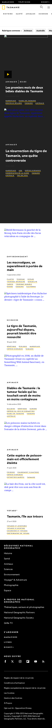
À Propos (8, 703)
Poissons (11, 472)
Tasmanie (29, 103)
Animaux (31, 14)
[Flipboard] (29, 662)
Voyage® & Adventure (15, 579)
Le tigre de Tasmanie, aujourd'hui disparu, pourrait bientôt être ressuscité (22, 331)
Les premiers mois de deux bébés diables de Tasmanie (24, 89)
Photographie (11, 585)
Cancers (33, 408)
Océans (31, 279)
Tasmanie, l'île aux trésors (25, 516)
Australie (40, 30)
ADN (20, 170)
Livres (8, 642)
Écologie (23, 346)
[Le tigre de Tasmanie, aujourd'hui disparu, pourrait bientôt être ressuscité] (26, 304)
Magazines (8, 2)
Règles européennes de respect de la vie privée (25, 688)
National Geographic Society (19, 617)
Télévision (24, 2)
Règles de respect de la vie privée (19, 678)
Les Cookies (9, 693)
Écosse (10, 286)
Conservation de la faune (17, 173)
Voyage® (12, 511)
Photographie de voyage (18, 533)
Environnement (17, 257)
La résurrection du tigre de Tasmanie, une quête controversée (26, 155)
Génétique (11, 346)
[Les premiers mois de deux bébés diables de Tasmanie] (26, 56)
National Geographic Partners (19, 612)
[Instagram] (21, 662)
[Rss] (44, 662)
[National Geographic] (3, 7)
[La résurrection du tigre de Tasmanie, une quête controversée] (26, 125)
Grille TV (8, 623)
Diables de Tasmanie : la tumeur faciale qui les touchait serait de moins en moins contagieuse (24, 393)
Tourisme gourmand (16, 281)
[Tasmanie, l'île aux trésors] (26, 495)
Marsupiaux (11, 100)
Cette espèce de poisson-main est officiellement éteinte (24, 458)
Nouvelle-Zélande (14, 103)
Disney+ (45, 2)
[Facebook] (6, 662)
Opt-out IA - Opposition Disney (18, 708)
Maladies (11, 408)
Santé (19, 14)
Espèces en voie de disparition (21, 411)
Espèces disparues (33, 170)
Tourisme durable (24, 284)
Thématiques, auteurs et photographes (24, 607)
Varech (10, 284)
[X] (13, 662)
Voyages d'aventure (16, 528)
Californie (31, 286)
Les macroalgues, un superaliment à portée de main (24, 266)
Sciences (43, 14)
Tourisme (21, 279)
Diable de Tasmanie (27, 100)
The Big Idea (22, 175)
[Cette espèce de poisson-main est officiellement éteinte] (26, 434)
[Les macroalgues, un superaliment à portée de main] (26, 241)
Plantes (10, 279)
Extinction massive (15, 477)
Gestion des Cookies (13, 698)
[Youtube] (36, 662)
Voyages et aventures (17, 526)
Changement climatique (28, 472)
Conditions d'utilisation (14, 683)
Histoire (8, 14)
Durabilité (32, 281)
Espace (7, 590)
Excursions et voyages (17, 531)
